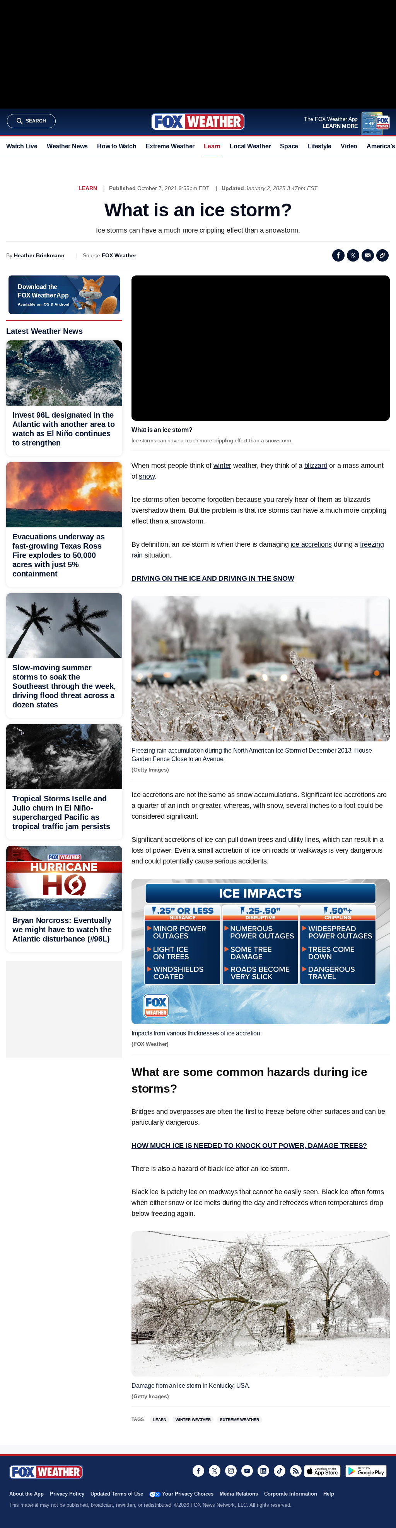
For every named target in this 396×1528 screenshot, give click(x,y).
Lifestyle (319, 146)
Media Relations (239, 1494)
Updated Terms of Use (116, 1494)
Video (349, 146)
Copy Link (382, 255)
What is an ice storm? (162, 430)
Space (289, 146)
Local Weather (250, 146)
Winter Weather (193, 1420)
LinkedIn (263, 1471)
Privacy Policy (67, 1494)
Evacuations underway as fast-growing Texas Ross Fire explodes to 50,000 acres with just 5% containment (58, 555)
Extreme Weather (170, 146)
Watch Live (22, 146)
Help (328, 1494)
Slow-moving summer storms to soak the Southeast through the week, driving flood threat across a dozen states (64, 686)
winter (222, 465)
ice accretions (311, 544)
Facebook (338, 255)
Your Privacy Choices (187, 1494)
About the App (26, 1494)
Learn (212, 146)
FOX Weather (119, 255)
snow (146, 476)
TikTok (279, 1471)
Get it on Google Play (366, 1471)
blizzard (316, 465)
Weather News (67, 146)
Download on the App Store (322, 1471)
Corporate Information (290, 1494)
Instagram (231, 1471)
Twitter (353, 255)
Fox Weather (198, 121)
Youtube (247, 1471)
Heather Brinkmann (39, 255)
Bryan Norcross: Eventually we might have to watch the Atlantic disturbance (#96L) (62, 929)
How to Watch (116, 146)
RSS (296, 1471)
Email (368, 255)
